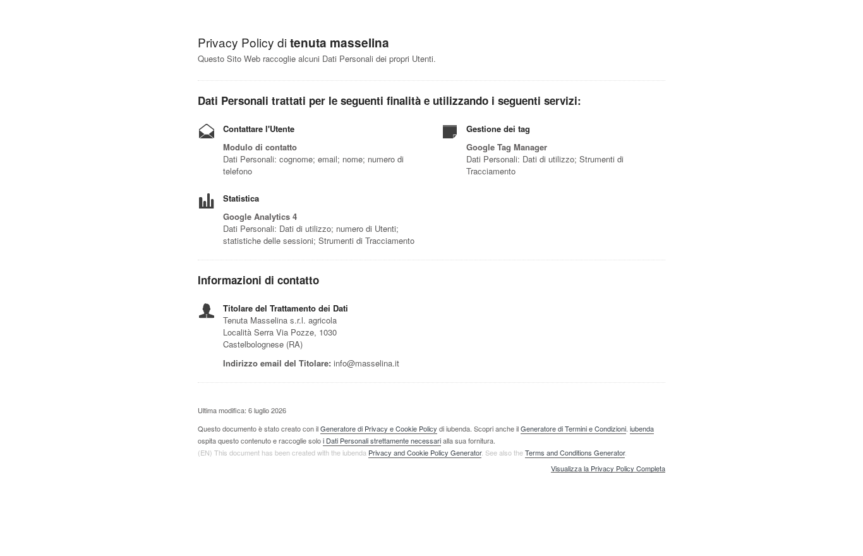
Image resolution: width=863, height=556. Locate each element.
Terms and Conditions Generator (575, 452)
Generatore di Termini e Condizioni (573, 428)
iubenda (642, 428)
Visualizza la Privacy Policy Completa (608, 469)
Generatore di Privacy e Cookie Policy (378, 428)
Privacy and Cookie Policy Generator (424, 452)
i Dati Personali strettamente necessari (382, 440)
